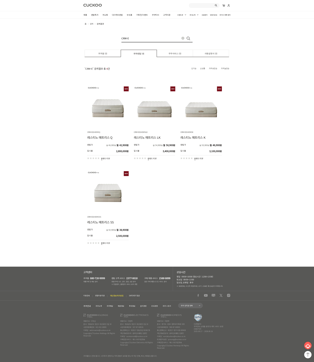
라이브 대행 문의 (225, 15)
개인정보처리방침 (117, 295)
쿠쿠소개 (99, 306)
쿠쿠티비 (155, 14)
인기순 (193, 68)
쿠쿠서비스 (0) (175, 53)
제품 (85, 14)
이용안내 (86, 295)
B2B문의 (205, 15)
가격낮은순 (213, 68)
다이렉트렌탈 (117, 14)
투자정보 (132, 306)
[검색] (188, 38)
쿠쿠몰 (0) (102, 53)
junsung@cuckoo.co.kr (177, 339)
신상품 (202, 68)
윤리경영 (143, 306)
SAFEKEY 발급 (134, 295)
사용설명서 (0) (211, 53)
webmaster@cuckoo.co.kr (100, 330)
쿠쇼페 (105, 14)
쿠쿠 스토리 (167, 306)
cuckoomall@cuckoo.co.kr (136, 336)
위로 (308, 354)
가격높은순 (225, 68)
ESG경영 (154, 306)
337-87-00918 (138, 327)
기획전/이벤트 (142, 14)
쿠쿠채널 (110, 306)
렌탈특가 (94, 14)
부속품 (129, 14)
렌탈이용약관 (100, 295)
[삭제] (182, 38)
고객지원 (166, 14)
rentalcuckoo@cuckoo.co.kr (174, 336)
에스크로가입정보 (139, 339)
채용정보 (121, 306)
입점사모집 (213, 15)
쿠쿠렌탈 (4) (138, 53)
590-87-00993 (174, 327)
